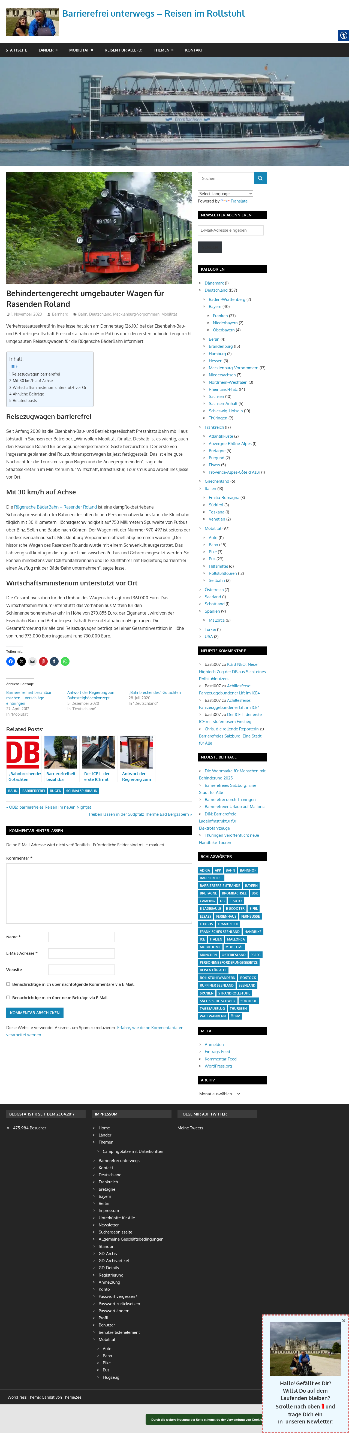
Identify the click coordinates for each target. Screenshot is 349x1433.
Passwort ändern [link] (114, 1310)
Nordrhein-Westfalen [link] (228, 382)
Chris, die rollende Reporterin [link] (232, 728)
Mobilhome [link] (210, 947)
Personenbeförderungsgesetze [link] (229, 962)
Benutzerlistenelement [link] (119, 1332)
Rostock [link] (248, 978)
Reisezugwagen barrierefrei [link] (36, 373)
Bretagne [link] (217, 450)
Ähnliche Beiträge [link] (28, 393)
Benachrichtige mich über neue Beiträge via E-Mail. (60, 997)
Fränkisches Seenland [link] (220, 932)
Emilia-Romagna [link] (224, 497)
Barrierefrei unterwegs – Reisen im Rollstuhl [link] (153, 13)
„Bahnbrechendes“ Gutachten (155, 692)
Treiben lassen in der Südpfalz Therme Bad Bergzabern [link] (138, 814)
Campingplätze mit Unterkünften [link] (133, 1151)
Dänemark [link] (214, 283)
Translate (239, 201)
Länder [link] (46, 50)
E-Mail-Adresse (22, 953)
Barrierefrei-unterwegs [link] (119, 1160)
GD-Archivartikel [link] (114, 1260)
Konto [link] (104, 1289)
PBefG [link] (256, 955)
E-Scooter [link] (235, 908)
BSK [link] (255, 893)
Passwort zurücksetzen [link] (119, 1303)
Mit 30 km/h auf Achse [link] (33, 380)
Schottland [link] (215, 603)
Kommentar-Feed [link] (221, 1059)
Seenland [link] (247, 985)
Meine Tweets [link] (190, 1127)
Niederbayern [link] (225, 322)
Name (13, 936)
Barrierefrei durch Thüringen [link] (230, 799)
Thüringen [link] (218, 418)
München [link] (208, 955)
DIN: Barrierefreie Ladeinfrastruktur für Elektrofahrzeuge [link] (217, 821)
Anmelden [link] (214, 1044)
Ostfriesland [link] (234, 955)
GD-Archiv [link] (108, 1253)
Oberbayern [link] (224, 329)
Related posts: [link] (25, 400)
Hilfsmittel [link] (218, 566)
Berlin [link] (214, 339)
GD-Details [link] (109, 1267)
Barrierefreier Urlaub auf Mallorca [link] (235, 806)
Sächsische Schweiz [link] (218, 1001)
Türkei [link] (210, 629)
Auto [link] (213, 537)
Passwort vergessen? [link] (118, 1296)
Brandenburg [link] (221, 346)
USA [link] (209, 636)
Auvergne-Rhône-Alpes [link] (230, 443)
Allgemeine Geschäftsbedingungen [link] (131, 1239)
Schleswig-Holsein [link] (226, 410)
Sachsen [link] (216, 396)
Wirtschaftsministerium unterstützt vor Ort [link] (50, 387)
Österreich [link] (214, 589)
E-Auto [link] (236, 901)
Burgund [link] (216, 457)
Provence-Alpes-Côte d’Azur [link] (234, 472)
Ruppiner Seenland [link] (217, 985)
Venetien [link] (217, 519)
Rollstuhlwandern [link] (217, 978)
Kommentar (19, 858)
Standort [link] (107, 1246)
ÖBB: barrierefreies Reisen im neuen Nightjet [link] (50, 807)
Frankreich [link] (214, 427)
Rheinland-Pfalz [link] (223, 389)
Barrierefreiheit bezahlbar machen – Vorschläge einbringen (29, 698)
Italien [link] (210, 488)
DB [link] (222, 901)
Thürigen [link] (238, 1008)
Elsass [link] (214, 464)
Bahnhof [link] (248, 870)
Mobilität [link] (79, 50)
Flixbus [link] (206, 924)
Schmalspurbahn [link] (81, 791)
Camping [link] (207, 901)
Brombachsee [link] (234, 893)
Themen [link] (162, 50)
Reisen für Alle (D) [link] (123, 50)
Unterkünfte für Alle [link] (117, 1217)
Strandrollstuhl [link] (234, 993)
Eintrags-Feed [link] (217, 1051)
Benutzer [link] (107, 1325)
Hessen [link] (215, 360)
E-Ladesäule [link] (210, 908)
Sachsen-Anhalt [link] (223, 403)
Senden (210, 247)
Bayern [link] (215, 306)
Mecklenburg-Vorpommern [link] (136, 314)
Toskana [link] (216, 512)
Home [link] (104, 1127)
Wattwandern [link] (213, 1016)
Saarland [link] (213, 596)
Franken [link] (220, 315)
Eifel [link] (253, 908)
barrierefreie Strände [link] (220, 886)
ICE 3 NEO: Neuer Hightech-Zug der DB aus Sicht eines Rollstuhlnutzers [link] (232, 671)
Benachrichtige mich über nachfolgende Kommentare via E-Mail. (73, 984)
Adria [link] (205, 870)
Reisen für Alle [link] (213, 970)
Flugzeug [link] (111, 1377)
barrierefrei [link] (33, 791)
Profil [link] (103, 1317)
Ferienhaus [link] (226, 916)
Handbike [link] (253, 932)
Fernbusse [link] (250, 916)
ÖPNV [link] (235, 1016)
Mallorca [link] (217, 620)
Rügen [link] (55, 791)
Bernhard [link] (60, 314)
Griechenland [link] (217, 481)
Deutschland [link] (100, 314)
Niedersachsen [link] (222, 374)
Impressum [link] (109, 1210)
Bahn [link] (82, 314)
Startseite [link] (16, 50)
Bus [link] (212, 558)
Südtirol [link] (216, 504)
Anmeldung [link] (109, 1282)
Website (14, 969)
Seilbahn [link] (217, 580)
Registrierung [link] (111, 1275)
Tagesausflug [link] (212, 1008)
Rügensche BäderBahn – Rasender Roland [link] (55, 507)
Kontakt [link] (194, 50)
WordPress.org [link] (218, 1066)
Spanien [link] (212, 611)
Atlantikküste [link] (221, 436)
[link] (33, 15)
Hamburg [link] (217, 353)
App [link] (218, 870)
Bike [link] (213, 551)
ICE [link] (202, 939)
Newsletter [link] (109, 1225)
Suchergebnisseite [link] (115, 1232)
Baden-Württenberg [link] (227, 299)
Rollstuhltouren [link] (223, 573)
